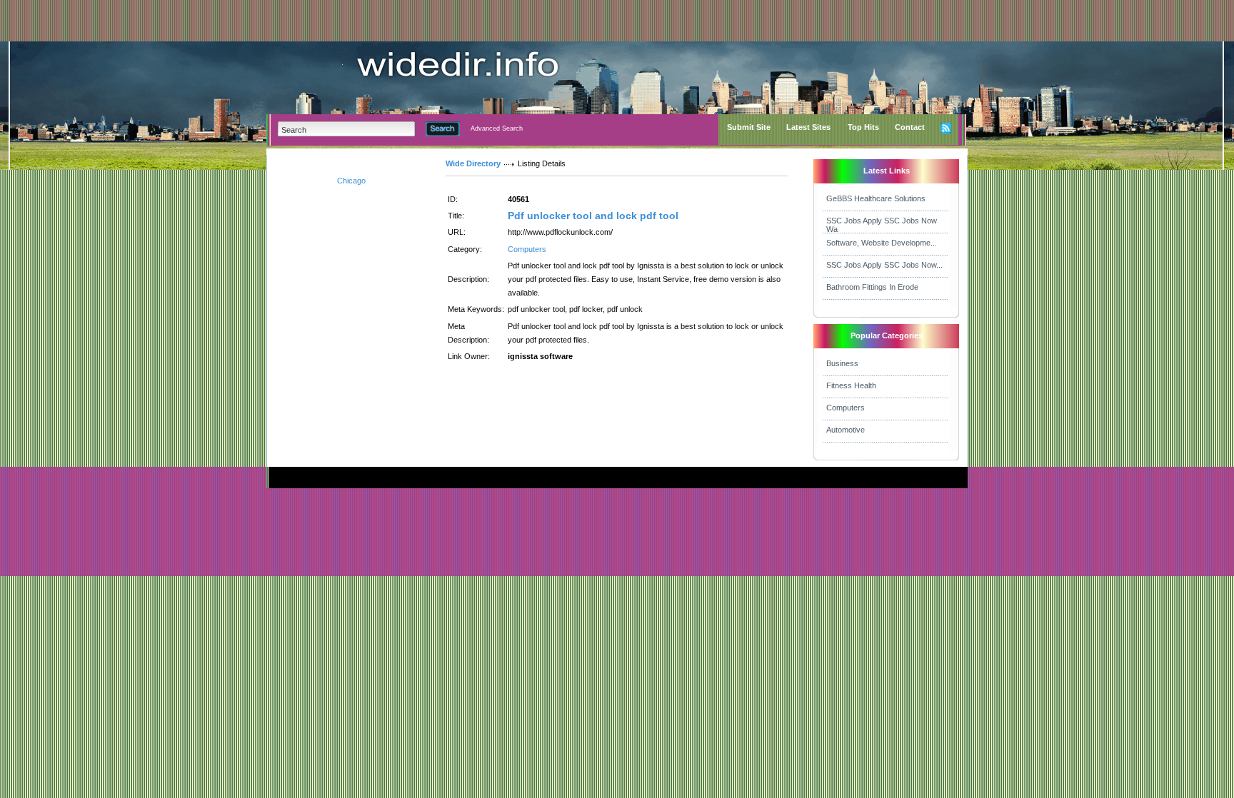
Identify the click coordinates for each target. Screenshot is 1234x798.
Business (842, 363)
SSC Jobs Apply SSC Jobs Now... (884, 265)
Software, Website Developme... (881, 242)
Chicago (351, 180)
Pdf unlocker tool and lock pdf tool (593, 215)
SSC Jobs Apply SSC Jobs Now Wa (881, 224)
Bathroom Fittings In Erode (872, 287)
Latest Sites (808, 127)
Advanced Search (497, 128)
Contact (910, 127)
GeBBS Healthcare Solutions (876, 198)
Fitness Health (851, 385)
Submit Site (749, 127)
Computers (527, 249)
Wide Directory (473, 163)
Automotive (845, 429)
